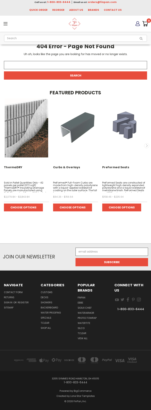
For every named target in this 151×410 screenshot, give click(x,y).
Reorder (58, 10)
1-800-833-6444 (58, 2)
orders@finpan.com (102, 2)
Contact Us (113, 10)
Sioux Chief (85, 307)
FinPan (81, 297)
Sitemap (8, 307)
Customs (46, 292)
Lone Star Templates (82, 396)
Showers (46, 302)
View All (82, 338)
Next (146, 145)
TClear (45, 323)
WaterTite (84, 323)
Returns (9, 297)
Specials (46, 317)
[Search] (142, 38)
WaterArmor (86, 313)
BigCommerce (82, 391)
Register (23, 302)
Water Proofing (51, 312)
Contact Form (13, 292)
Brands (93, 10)
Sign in (8, 302)
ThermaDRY (13, 167)
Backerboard (49, 307)
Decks (44, 297)
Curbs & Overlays (66, 167)
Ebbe (80, 302)
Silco (81, 328)
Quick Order (38, 10)
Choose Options (23, 207)
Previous (4, 145)
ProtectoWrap (87, 318)
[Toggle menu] (24, 23)
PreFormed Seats (115, 167)
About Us (76, 10)
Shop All (46, 328)
